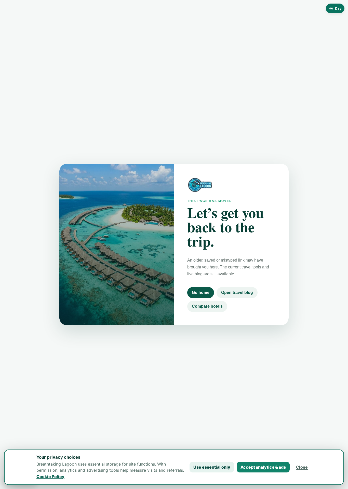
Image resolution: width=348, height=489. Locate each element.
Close (302, 467)
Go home (200, 292)
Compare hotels (207, 306)
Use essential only (211, 467)
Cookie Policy (50, 476)
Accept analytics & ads (263, 467)
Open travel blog (237, 292)
